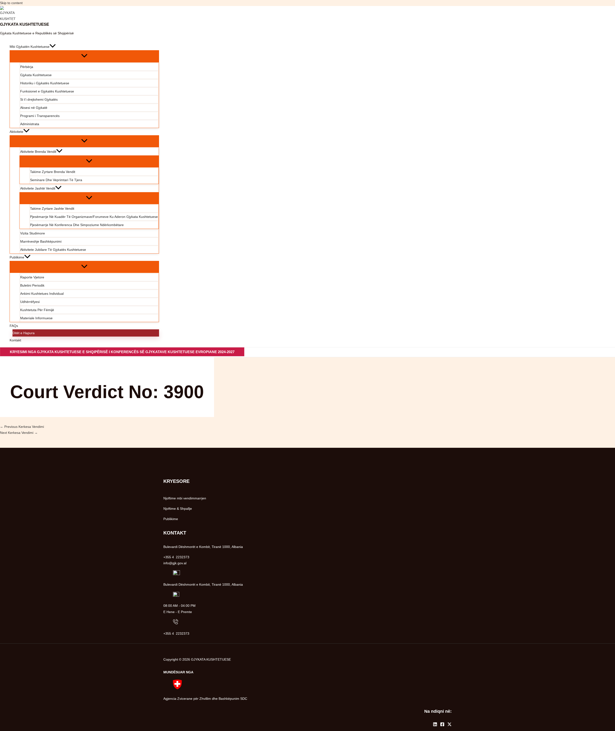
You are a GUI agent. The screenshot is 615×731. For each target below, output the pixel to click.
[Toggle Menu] (84, 56)
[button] (122, 351)
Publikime (170, 519)
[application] (52, 46)
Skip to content (11, 3)
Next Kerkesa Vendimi (19, 433)
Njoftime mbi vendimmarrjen (184, 498)
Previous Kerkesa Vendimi (22, 427)
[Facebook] (442, 725)
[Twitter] (449, 725)
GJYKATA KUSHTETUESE (24, 24)
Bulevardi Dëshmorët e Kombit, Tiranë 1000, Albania (203, 584)
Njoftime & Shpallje (177, 508)
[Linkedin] (435, 725)
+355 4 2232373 (176, 633)
